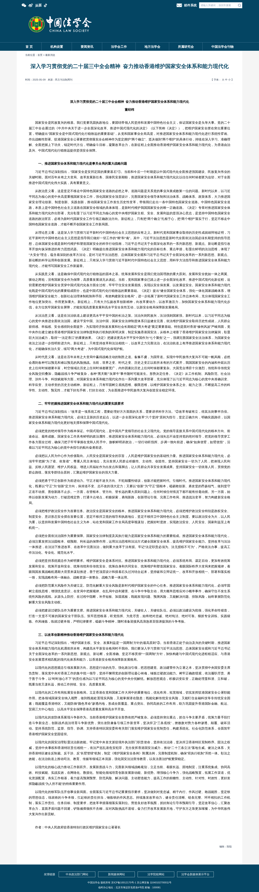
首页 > (41, 55)
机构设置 (56, 46)
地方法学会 (152, 46)
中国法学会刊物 (222, 46)
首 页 (29, 46)
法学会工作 (119, 46)
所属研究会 (186, 46)
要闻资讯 (87, 46)
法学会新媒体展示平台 (195, 874)
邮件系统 (190, 5)
